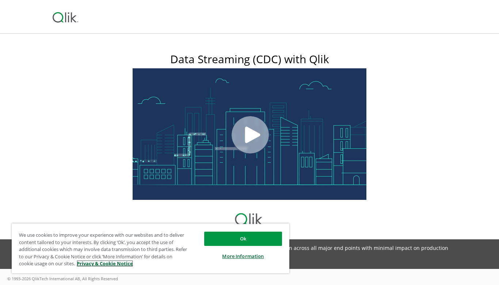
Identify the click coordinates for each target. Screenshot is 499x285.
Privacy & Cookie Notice (105, 263)
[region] (150, 248)
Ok (243, 238)
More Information (243, 256)
